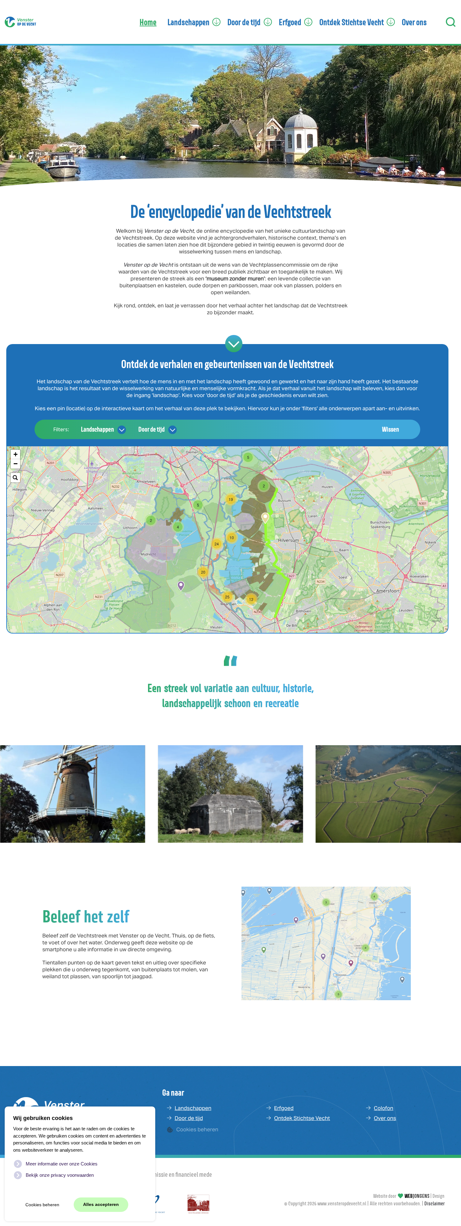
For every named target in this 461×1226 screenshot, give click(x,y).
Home (148, 22)
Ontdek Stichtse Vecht (302, 1118)
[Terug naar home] (20, 21)
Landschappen (97, 429)
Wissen (390, 429)
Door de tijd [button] (244, 22)
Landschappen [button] (188, 22)
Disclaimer (434, 1203)
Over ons (414, 22)
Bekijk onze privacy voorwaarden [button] (60, 1175)
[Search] (15, 477)
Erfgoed (284, 1108)
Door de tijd (151, 429)
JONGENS (417, 1196)
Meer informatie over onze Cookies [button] (62, 1163)
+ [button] (15, 454)
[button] (450, 21)
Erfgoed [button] (290, 22)
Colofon (383, 1108)
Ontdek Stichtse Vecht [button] (351, 22)
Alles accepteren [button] (101, 1204)
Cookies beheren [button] (42, 1204)
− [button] (15, 464)
